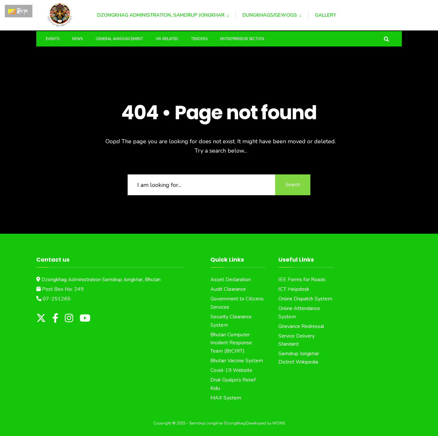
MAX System (225, 397)
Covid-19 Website (231, 370)
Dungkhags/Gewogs (269, 15)
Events (52, 39)
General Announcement (119, 39)
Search (292, 184)
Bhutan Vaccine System (236, 360)
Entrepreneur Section (242, 39)
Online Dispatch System (305, 298)
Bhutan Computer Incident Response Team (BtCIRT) (231, 343)
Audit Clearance (228, 289)
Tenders (199, 39)
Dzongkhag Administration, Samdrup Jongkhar (160, 15)
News (77, 39)
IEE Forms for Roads (301, 279)
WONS (278, 423)
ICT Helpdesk (293, 289)
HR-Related (167, 39)
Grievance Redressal (301, 326)
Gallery (325, 15)
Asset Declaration (230, 279)
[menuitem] (166, 14)
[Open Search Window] (386, 38)
